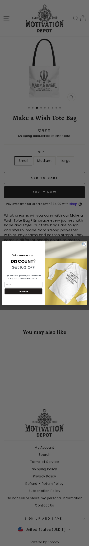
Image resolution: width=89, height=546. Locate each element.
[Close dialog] (84, 244)
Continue (23, 291)
